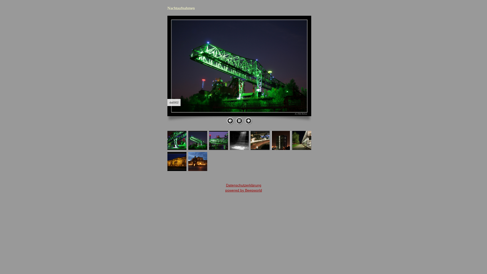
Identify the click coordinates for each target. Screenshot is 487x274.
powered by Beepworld (243, 190)
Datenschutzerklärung (243, 185)
